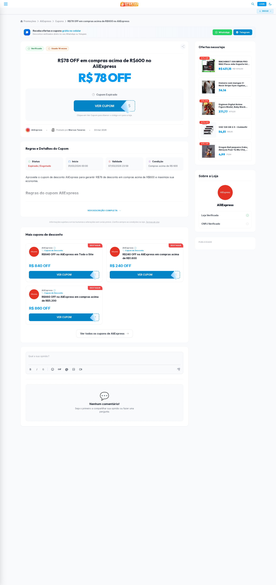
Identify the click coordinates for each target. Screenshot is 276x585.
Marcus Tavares (77, 130)
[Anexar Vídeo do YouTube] (81, 369)
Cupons (59, 21)
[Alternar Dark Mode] (270, 4)
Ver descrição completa (103, 210)
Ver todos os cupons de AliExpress (102, 333)
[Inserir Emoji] (52, 369)
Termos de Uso (152, 222)
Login (261, 4)
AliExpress (45, 21)
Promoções (30, 21)
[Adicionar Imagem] (74, 369)
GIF (59, 369)
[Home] (129, 4)
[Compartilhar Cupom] (183, 46)
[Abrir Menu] (5, 4)
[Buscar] (252, 4)
